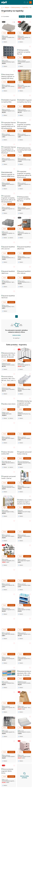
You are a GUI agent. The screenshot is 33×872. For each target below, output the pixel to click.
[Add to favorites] (30, 22)
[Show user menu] (27, 2)
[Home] (4, 2)
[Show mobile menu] (30, 2)
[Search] (25, 2)
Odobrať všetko (16, 335)
